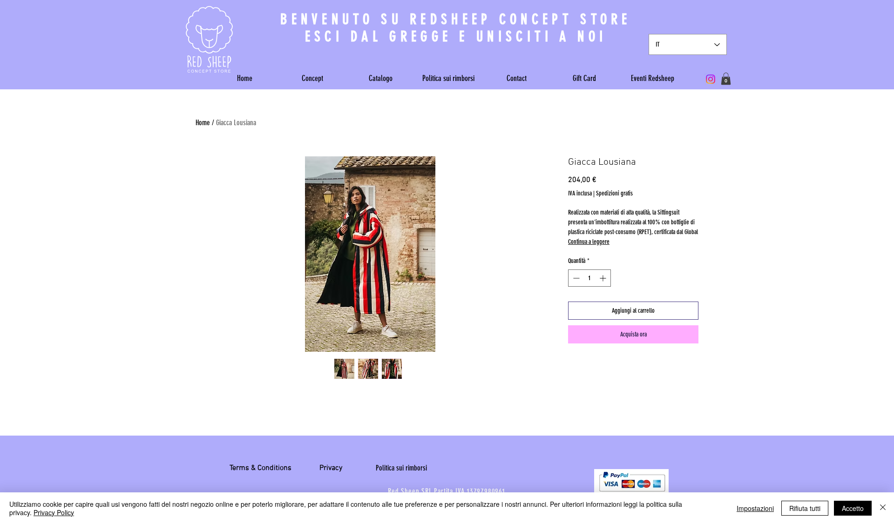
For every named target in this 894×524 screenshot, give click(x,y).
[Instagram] (710, 79)
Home (203, 122)
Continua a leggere (589, 242)
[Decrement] (575, 278)
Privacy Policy (54, 512)
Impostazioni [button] (755, 508)
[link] (726, 79)
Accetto (853, 508)
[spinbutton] (589, 278)
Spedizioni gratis (614, 193)
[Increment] (604, 278)
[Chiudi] (882, 508)
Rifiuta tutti (804, 508)
